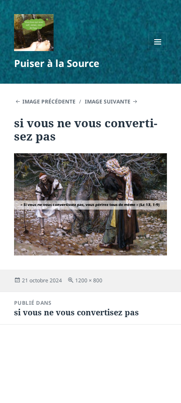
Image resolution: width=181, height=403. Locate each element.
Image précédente (49, 101)
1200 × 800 (88, 280)
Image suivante (107, 101)
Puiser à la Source (56, 63)
